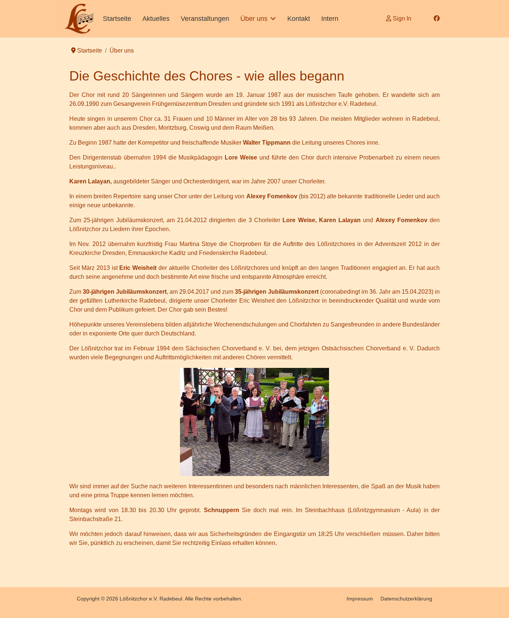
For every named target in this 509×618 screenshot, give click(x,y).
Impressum (360, 599)
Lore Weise (298, 220)
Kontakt (298, 18)
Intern (329, 18)
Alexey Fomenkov (401, 220)
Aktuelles (156, 18)
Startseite (117, 18)
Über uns (254, 18)
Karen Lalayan (89, 181)
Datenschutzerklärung (406, 599)
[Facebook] (437, 18)
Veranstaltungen (205, 18)
